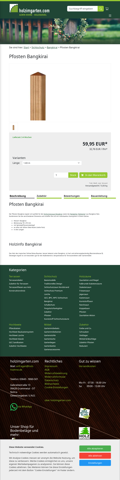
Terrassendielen (16, 280)
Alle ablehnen (95, 455)
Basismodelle (50, 280)
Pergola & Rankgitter (53, 308)
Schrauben (84, 331)
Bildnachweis (52, 383)
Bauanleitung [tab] (99, 196)
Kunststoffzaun (86, 301)
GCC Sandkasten (16, 342)
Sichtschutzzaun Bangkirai (53, 214)
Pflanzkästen (14, 328)
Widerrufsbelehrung (56, 373)
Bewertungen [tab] (72, 196)
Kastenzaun (84, 297)
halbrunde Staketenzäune (90, 283)
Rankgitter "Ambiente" (78, 214)
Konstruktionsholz (17, 290)
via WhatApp (24, 406)
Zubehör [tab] (42, 196)
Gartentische (49, 339)
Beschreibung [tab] (18, 196)
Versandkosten (87, 366)
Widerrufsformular (55, 376)
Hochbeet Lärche (16, 335)
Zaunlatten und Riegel (88, 280)
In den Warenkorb (95, 175)
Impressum (51, 366)
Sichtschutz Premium (53, 290)
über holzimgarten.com (58, 400)
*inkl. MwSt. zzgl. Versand (98, 183)
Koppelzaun (84, 308)
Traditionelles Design (53, 283)
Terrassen (14, 276)
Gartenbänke (50, 346)
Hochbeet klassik (16, 339)
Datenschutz (52, 380)
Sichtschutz (38, 47)
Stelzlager (83, 335)
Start (26, 47)
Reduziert (83, 346)
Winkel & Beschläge (87, 339)
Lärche (47, 294)
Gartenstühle (50, 335)
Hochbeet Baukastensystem (21, 331)
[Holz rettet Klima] (84, 413)
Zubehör (48, 312)
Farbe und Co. (85, 328)
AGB (47, 369)
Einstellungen (95, 462)
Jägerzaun (83, 294)
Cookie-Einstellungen (56, 387)
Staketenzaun (85, 287)
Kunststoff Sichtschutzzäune (56, 319)
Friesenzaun (84, 290)
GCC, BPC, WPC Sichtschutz (56, 297)
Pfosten (47, 315)
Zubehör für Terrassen (18, 283)
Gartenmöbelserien (52, 331)
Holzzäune (85, 276)
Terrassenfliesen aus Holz (20, 287)
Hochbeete (15, 324)
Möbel (47, 324)
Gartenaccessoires (52, 349)
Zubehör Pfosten (86, 342)
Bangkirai (52, 47)
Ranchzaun (84, 304)
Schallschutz (49, 304)
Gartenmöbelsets (51, 328)
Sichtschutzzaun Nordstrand (56, 287)
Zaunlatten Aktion (87, 315)
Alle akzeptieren (95, 448)
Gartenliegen (49, 342)
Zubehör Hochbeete (17, 346)
